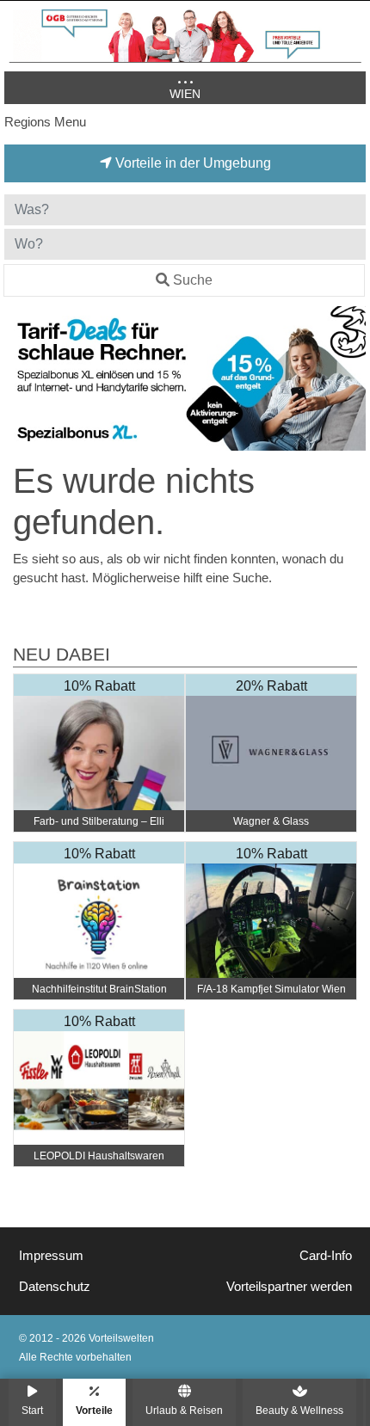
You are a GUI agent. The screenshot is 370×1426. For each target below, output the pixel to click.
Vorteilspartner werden (289, 1287)
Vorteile (94, 1410)
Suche (193, 280)
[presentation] (21, 378)
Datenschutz (54, 1287)
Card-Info (325, 1256)
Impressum (51, 1256)
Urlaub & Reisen (184, 1410)
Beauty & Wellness (299, 1410)
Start (32, 1410)
